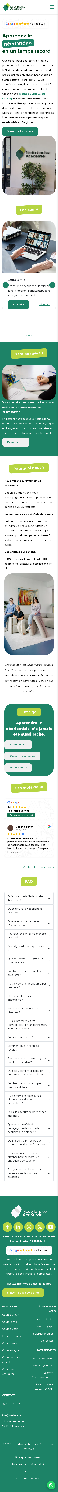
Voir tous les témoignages (38, 867)
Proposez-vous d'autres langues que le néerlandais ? (27, 1060)
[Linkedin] (18, 1227)
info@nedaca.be (12, 1415)
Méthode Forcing (43, 1358)
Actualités (47, 1340)
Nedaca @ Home (43, 1365)
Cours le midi (10, 1321)
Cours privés (9, 1343)
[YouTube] (51, 1227)
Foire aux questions (27, 1478)
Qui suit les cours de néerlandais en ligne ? (27, 1114)
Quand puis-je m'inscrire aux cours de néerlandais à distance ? (27, 1142)
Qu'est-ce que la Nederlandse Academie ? (25, 898)
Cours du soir (10, 1329)
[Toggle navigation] (52, 7)
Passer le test (16, 442)
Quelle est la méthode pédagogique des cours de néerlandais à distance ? (24, 1128)
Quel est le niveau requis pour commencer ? (26, 960)
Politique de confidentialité (28, 1464)
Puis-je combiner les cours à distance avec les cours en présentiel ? (24, 1173)
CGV (27, 1471)
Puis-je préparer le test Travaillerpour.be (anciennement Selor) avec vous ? (27, 1025)
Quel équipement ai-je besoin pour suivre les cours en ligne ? (26, 1072)
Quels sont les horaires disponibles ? (21, 998)
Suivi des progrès (43, 1333)
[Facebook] (7, 1227)
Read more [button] (13, 852)
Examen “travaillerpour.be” (42, 1375)
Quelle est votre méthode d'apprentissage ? (23, 923)
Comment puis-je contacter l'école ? (24, 1047)
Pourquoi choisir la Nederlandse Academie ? (27, 935)
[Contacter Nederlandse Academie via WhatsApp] (51, 1485)
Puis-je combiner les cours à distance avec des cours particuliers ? (24, 1099)
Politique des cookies (27, 1457)
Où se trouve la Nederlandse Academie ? (25, 910)
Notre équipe (45, 1326)
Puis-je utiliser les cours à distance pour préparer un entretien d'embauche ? (23, 1157)
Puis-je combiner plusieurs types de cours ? (27, 985)
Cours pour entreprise (9, 1371)
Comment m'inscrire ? (20, 1037)
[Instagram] (29, 1227)
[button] (52, 285)
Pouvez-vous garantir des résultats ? (23, 1010)
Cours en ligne (10, 1350)
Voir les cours (18, 767)
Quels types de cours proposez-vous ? (26, 948)
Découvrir (44, 304)
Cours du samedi (12, 1336)
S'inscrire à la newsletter (23, 1292)
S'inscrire (18, 304)
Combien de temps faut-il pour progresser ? (26, 973)
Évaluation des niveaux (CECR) (44, 1387)
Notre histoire (45, 1319)
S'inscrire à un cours (20, 131)
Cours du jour (10, 1314)
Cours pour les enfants (11, 1360)
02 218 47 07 (13, 1403)
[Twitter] (40, 1227)
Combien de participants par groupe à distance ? (24, 1085)
